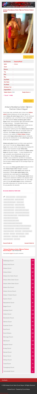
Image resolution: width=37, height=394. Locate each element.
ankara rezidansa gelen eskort (11, 220)
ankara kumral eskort (9, 212)
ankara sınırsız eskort (9, 228)
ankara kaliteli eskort (9, 210)
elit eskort (12, 233)
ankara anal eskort (10, 197)
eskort (26, 233)
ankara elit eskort (19, 199)
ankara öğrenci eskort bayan (11, 218)
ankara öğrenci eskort (23, 215)
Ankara (16, 64)
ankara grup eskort (20, 207)
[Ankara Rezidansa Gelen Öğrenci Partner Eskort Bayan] (18, 33)
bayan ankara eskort (9, 231)
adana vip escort (4, 393)
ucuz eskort (17, 239)
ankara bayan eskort (9, 199)
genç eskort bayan (8, 239)
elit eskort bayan (20, 233)
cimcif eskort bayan (27, 231)
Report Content (28, 57)
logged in (12, 253)
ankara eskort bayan (9, 204)
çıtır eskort (6, 233)
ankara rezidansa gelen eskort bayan (13, 223)
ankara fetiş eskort (19, 204)
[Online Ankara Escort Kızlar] (18, 7)
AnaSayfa (4, 380)
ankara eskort (20, 202)
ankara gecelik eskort (9, 207)
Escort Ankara (26, 389)
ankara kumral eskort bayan (22, 212)
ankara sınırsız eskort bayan (22, 228)
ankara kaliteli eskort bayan (22, 210)
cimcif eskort (18, 231)
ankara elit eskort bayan (9, 202)
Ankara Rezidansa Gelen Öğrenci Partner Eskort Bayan (18, 10)
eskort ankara (7, 236)
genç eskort (22, 236)
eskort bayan (15, 236)
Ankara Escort (11, 389)
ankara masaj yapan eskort (10, 215)
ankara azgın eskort (21, 197)
